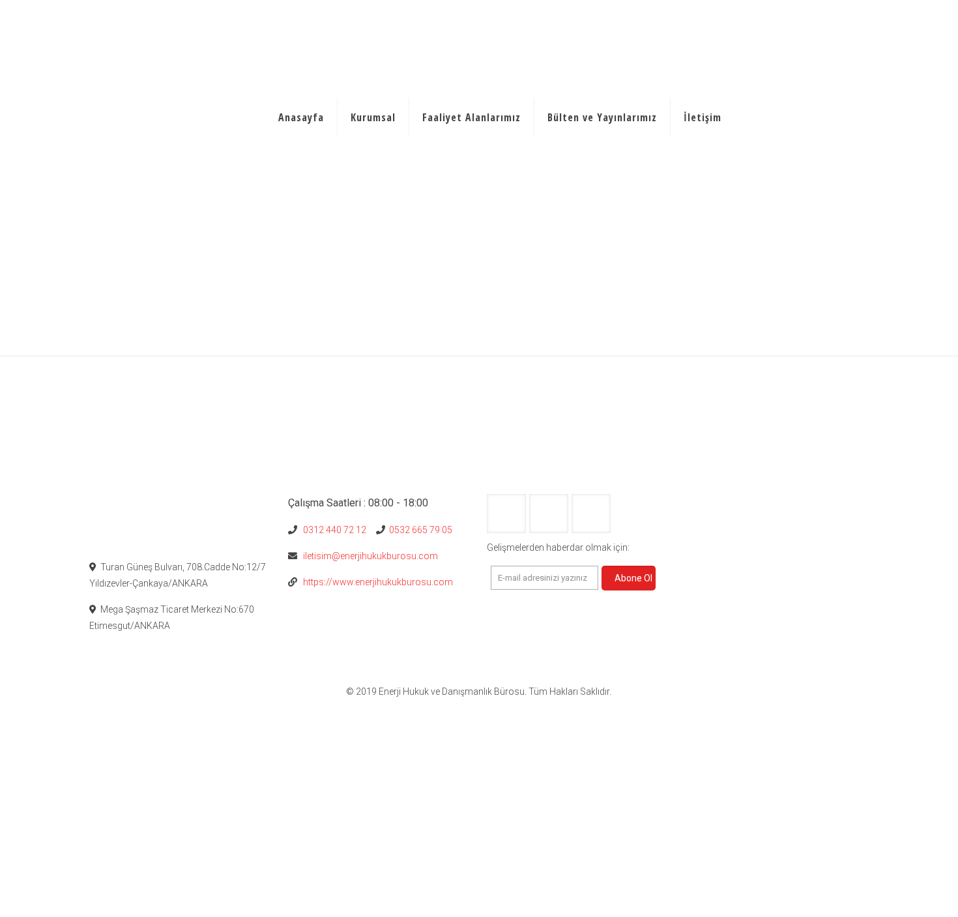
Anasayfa (673, 281)
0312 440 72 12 (332, 530)
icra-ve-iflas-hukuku (829, 281)
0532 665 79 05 (419, 530)
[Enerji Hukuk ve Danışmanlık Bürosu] (180, 39)
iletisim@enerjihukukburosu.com (368, 556)
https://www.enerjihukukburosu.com (375, 582)
